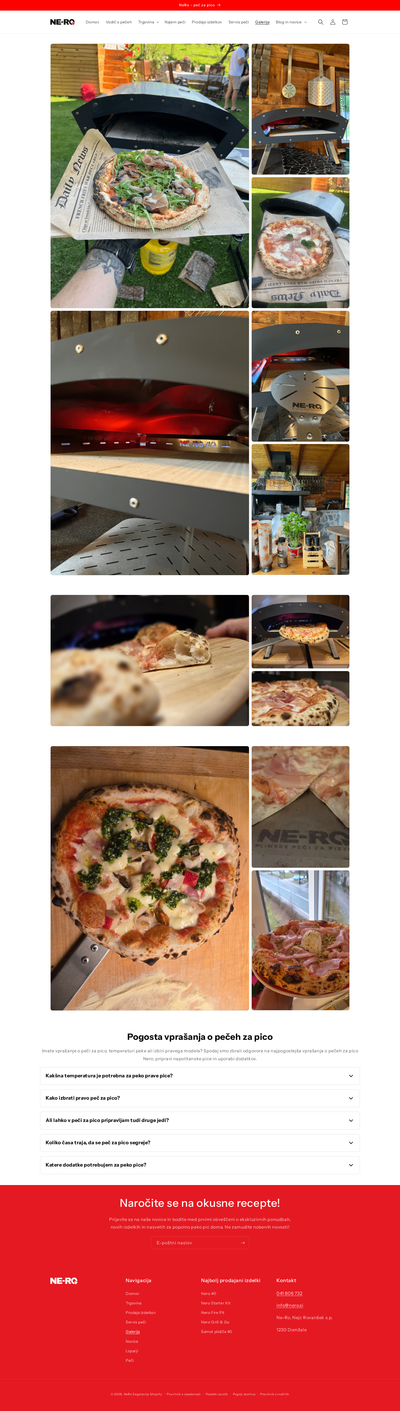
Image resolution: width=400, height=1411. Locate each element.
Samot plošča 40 (216, 1331)
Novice (132, 1341)
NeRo (128, 1394)
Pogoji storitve (244, 1394)
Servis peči (136, 1322)
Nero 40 (208, 1293)
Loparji (132, 1350)
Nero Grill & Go (215, 1322)
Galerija (133, 1331)
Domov (132, 1293)
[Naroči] (243, 1242)
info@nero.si (289, 1305)
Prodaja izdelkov (141, 1312)
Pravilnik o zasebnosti (184, 1394)
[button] (148, 22)
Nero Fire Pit (212, 1312)
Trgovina (133, 1303)
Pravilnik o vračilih (274, 1394)
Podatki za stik (217, 1394)
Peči (130, 1360)
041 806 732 (289, 1293)
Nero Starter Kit (216, 1303)
